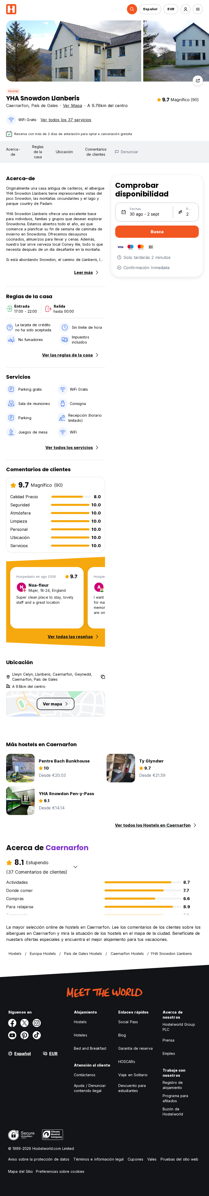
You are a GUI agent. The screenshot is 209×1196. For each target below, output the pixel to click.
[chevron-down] (75, 867)
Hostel (13, 91)
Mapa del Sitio (20, 1171)
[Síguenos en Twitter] (24, 1023)
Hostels (80, 1022)
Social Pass (128, 1022)
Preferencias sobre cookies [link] (60, 1171)
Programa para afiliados (175, 1098)
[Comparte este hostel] (198, 80)
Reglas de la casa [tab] (38, 151)
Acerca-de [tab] (13, 151)
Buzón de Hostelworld (173, 1111)
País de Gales (44, 105)
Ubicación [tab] (64, 152)
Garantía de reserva (135, 1048)
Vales (152, 1159)
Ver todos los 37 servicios (66, 119)
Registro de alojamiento (173, 1085)
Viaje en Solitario (133, 1075)
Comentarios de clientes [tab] (96, 151)
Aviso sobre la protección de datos (38, 1159)
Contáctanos (84, 1075)
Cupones (135, 1159)
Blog (122, 1035)
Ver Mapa (72, 105)
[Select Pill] (132, 9)
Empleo (169, 1053)
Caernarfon (17, 105)
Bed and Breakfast (90, 1048)
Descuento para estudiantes (132, 1088)
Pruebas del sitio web (179, 1159)
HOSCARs (126, 1061)
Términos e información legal (98, 1159)
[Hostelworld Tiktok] (37, 1035)
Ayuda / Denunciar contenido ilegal (90, 1088)
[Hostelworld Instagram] (37, 1023)
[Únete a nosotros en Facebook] (12, 1023)
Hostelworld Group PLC (179, 1027)
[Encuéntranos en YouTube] (12, 1035)
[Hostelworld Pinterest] (24, 1035)
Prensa (169, 1040)
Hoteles (80, 1035)
